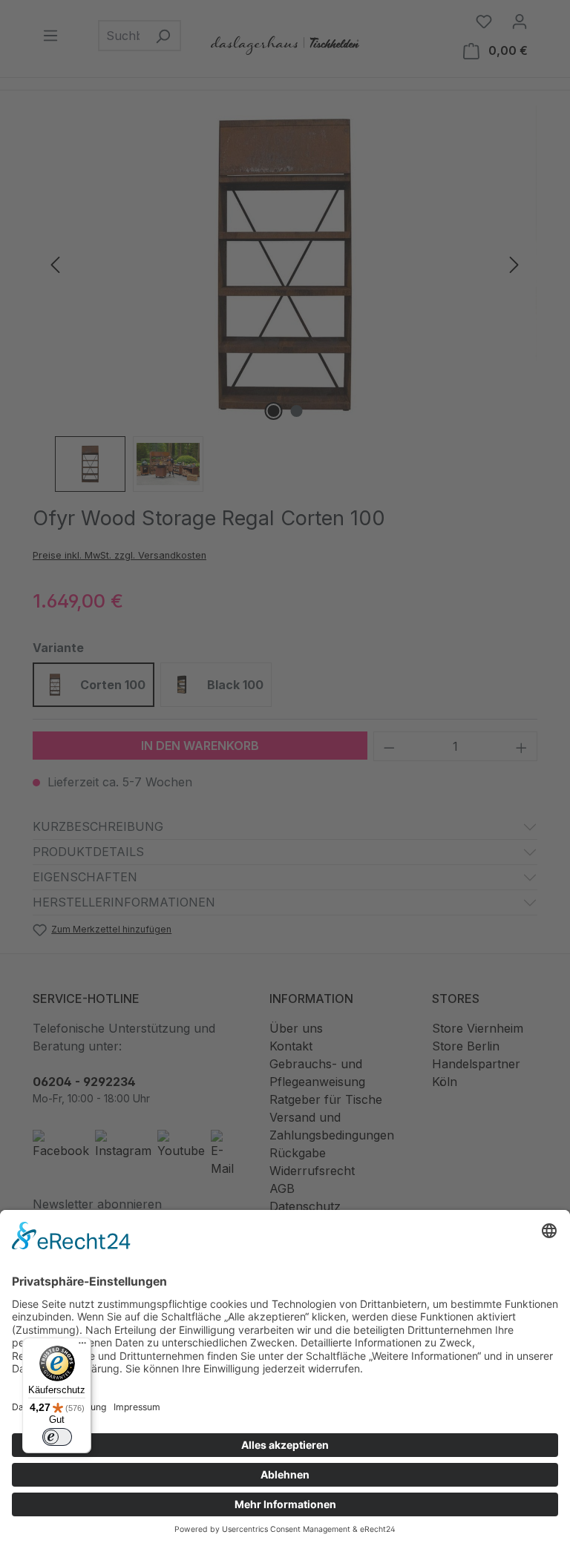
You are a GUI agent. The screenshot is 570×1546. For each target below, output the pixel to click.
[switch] (57, 1437)
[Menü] (82, 1346)
